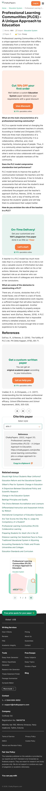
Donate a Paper (30, 666)
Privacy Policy (30, 736)
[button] (23, 426)
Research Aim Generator (11, 669)
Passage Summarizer (9, 678)
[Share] (29, 411)
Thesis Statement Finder (11, 674)
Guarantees (29, 641)
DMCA (4, 741)
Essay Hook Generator (10, 657)
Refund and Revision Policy (12, 745)
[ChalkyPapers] (11, 3)
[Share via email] (23, 411)
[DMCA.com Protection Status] (4, 770)
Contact (28, 645)
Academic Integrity (9, 645)
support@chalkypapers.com (16, 704)
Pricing (27, 632)
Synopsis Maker (8, 683)
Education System (30, 30)
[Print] (17, 411)
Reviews (5, 636)
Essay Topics (29, 662)
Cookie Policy (30, 741)
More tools (7, 689)
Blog (27, 673)
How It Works (7, 632)
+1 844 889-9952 (12, 700)
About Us (28, 636)
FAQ (3, 641)
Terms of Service (8, 736)
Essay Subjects (30, 657)
